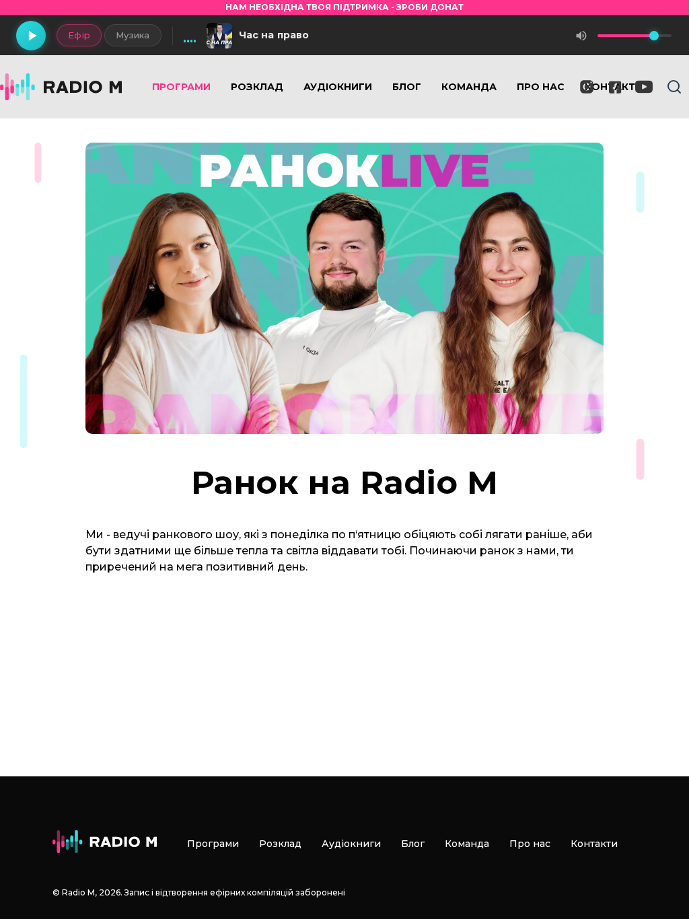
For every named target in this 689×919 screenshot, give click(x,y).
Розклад (257, 87)
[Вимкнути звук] (581, 35)
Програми (181, 87)
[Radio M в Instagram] (586, 87)
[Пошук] (674, 87)
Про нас (541, 87)
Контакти (594, 844)
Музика (133, 35)
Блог (406, 87)
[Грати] (31, 35)
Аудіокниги (337, 87)
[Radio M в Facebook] (615, 87)
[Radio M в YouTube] (644, 87)
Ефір (79, 35)
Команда (469, 87)
